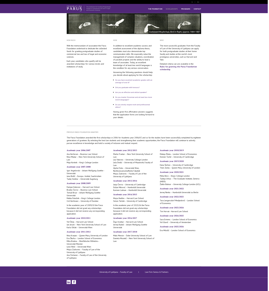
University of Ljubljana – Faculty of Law (116, 272)
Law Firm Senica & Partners (156, 272)
